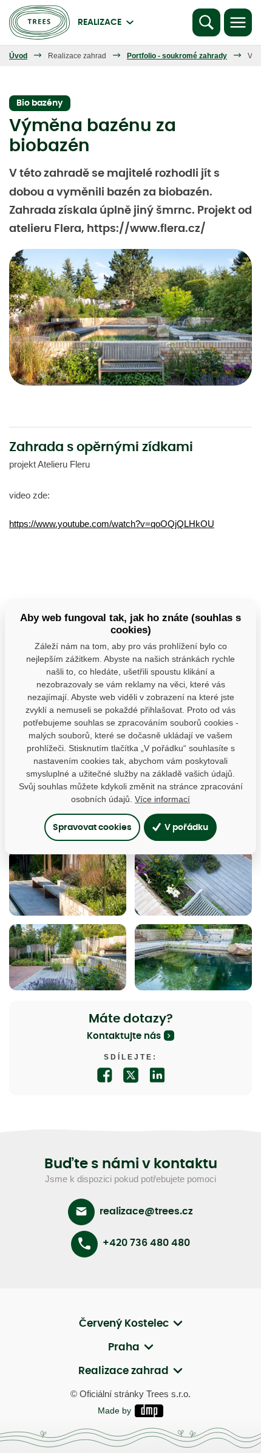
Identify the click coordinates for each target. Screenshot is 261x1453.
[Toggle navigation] (238, 22)
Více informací (162, 799)
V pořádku (185, 827)
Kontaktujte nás (124, 1036)
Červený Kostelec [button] (124, 1323)
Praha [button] (124, 1347)
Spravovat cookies (92, 827)
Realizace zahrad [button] (123, 1371)
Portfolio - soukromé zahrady (177, 56)
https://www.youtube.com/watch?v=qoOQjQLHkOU (111, 524)
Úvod (18, 56)
